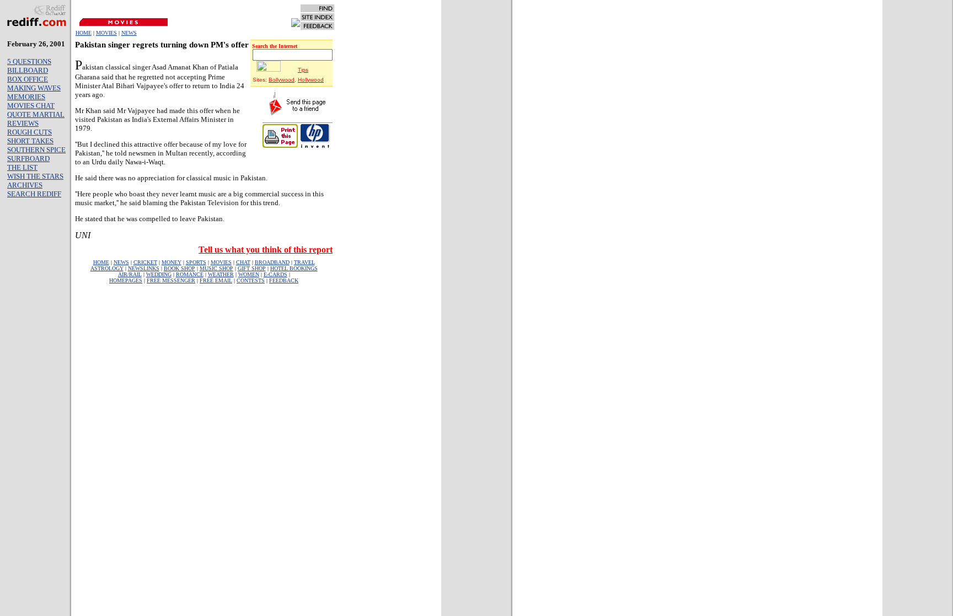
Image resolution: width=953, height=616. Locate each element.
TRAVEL (304, 262)
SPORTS (196, 262)
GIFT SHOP (252, 268)
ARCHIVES (24, 185)
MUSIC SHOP (216, 268)
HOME (84, 33)
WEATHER (221, 274)
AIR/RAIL (130, 274)
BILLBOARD (27, 70)
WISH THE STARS (35, 176)
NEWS (129, 33)
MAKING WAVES (34, 88)
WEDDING (159, 274)
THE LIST (22, 167)
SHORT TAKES (30, 141)
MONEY (171, 262)
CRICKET (145, 262)
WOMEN (248, 274)
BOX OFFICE (27, 79)
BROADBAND (272, 262)
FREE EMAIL (216, 280)
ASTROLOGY (107, 268)
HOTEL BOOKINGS (294, 268)
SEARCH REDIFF (34, 194)
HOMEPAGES (125, 280)
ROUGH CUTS (29, 132)
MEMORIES (26, 97)
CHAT (243, 262)
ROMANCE (190, 274)
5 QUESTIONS (29, 61)
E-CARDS (275, 274)
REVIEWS (23, 123)
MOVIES (106, 33)
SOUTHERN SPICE (36, 150)
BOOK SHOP (179, 268)
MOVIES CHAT (31, 105)
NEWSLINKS (143, 268)
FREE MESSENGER (171, 280)
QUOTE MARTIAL (36, 114)
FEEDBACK (283, 280)
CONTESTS (251, 280)
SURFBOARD (28, 158)
